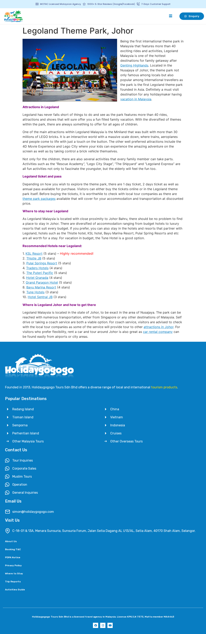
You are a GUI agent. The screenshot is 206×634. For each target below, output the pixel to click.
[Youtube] (110, 625)
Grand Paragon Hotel (42, 282)
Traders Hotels (37, 268)
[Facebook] (95, 625)
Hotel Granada (37, 278)
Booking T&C (13, 549)
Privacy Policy (13, 565)
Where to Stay (14, 573)
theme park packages (39, 199)
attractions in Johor (158, 327)
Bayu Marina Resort (41, 287)
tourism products (164, 387)
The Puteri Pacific (39, 273)
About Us (11, 541)
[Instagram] (102, 625)
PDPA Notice (12, 557)
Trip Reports (13, 581)
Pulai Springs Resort (41, 263)
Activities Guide (15, 589)
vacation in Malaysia (135, 99)
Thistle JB (33, 258)
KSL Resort (34, 253)
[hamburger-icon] (170, 16)
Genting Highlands (134, 65)
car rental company (158, 332)
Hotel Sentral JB (40, 297)
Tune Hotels (35, 292)
